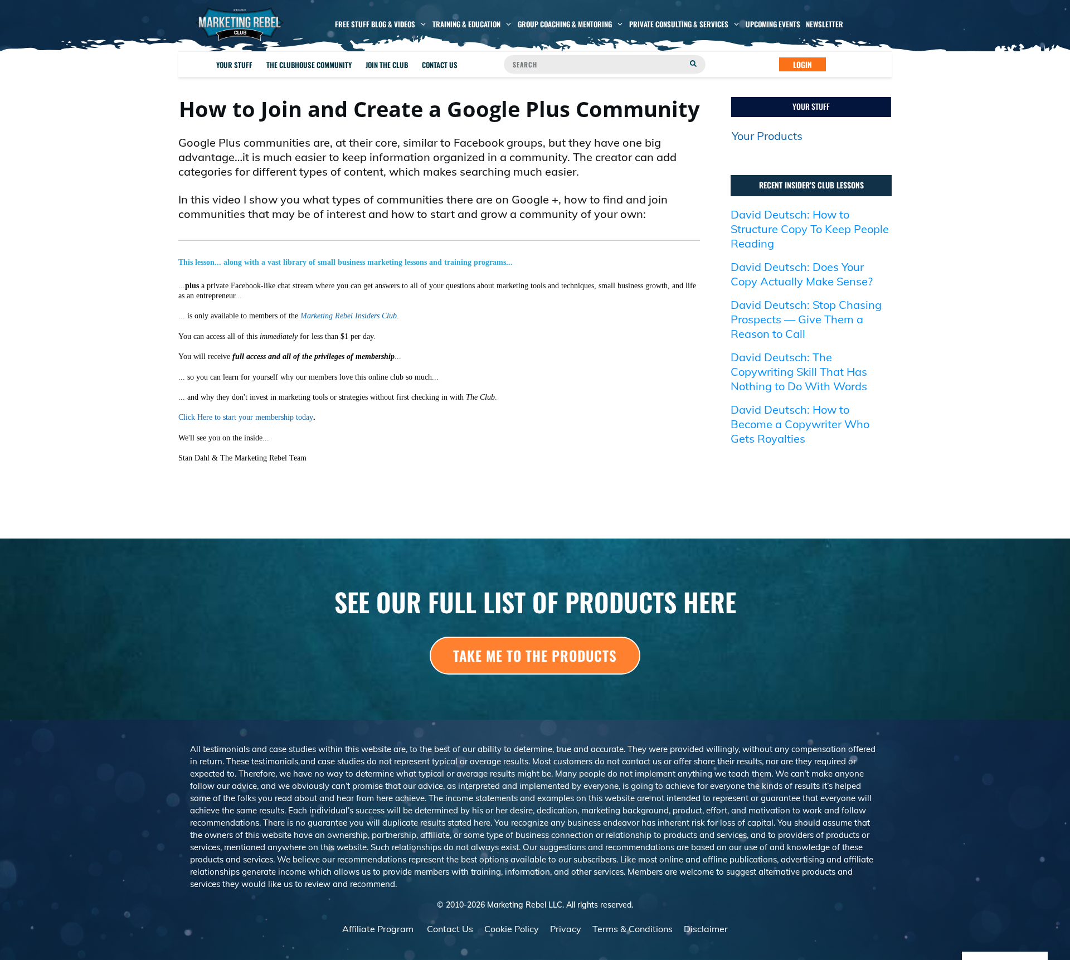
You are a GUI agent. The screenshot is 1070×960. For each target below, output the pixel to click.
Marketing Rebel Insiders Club (348, 316)
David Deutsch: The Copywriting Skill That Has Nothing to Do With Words (799, 371)
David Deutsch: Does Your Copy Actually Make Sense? (802, 274)
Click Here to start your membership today (245, 417)
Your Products (767, 136)
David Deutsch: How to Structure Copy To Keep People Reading (810, 228)
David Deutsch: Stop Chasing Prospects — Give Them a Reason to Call (806, 319)
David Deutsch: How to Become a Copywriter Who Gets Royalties (800, 424)
